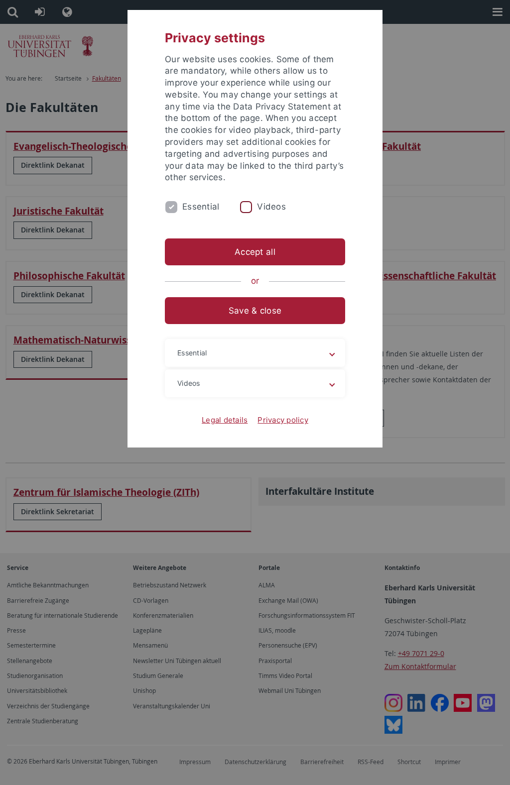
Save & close (255, 311)
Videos (271, 207)
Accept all (255, 252)
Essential (200, 207)
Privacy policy (282, 420)
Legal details (225, 420)
